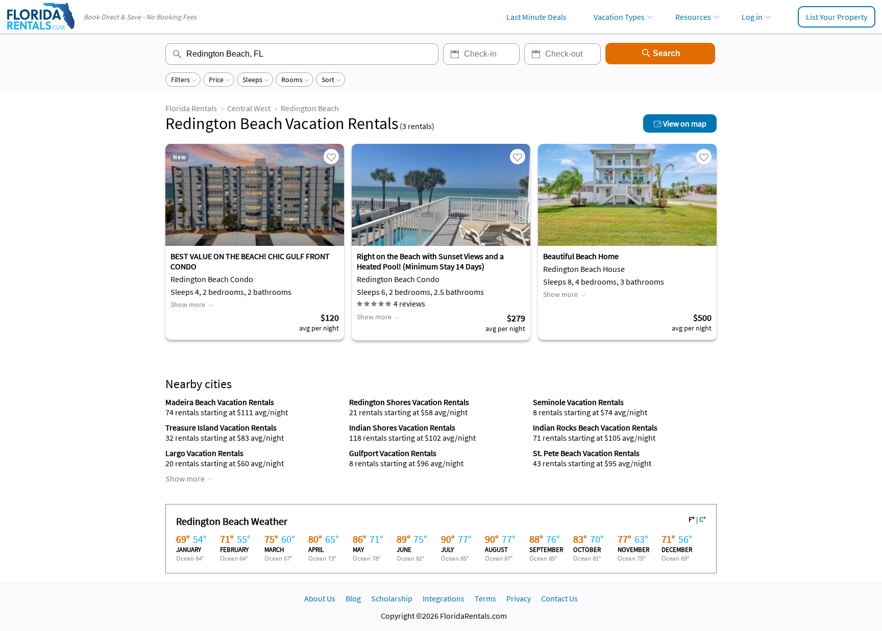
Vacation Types (619, 17)
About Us (319, 598)
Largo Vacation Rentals (204, 453)
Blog (353, 598)
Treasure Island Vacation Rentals (221, 427)
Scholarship (391, 598)
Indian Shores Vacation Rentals (402, 427)
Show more (187, 304)
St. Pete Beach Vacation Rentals (586, 453)
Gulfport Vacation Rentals (392, 453)
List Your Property (836, 17)
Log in (752, 17)
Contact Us (559, 598)
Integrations (443, 598)
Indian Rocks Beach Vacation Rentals (595, 427)
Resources (693, 17)
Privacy (518, 598)
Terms (485, 598)
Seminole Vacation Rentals (578, 402)
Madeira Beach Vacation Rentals (219, 402)
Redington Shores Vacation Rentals (409, 402)
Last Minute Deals (536, 17)
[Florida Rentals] (40, 30)
